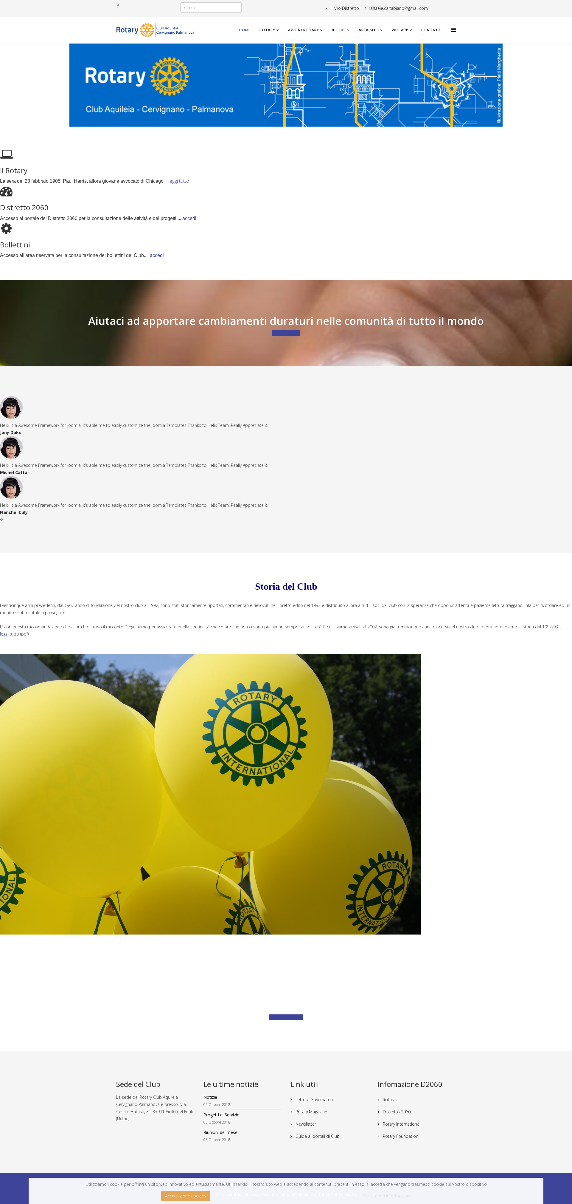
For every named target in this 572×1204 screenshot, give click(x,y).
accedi (189, 218)
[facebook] (118, 6)
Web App (400, 29)
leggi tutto (179, 181)
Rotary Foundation (400, 1136)
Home (245, 29)
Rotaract (390, 1099)
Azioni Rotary (303, 29)
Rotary (267, 29)
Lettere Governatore (314, 1099)
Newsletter (305, 1124)
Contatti (431, 29)
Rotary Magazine (310, 1112)
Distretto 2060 (396, 1112)
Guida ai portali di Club (317, 1136)
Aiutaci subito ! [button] (286, 333)
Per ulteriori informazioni (386, 1196)
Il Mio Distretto (344, 8)
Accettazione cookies (185, 1196)
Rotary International (401, 1124)
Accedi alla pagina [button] (286, 1017)
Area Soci (369, 29)
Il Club (339, 29)
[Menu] (453, 30)
